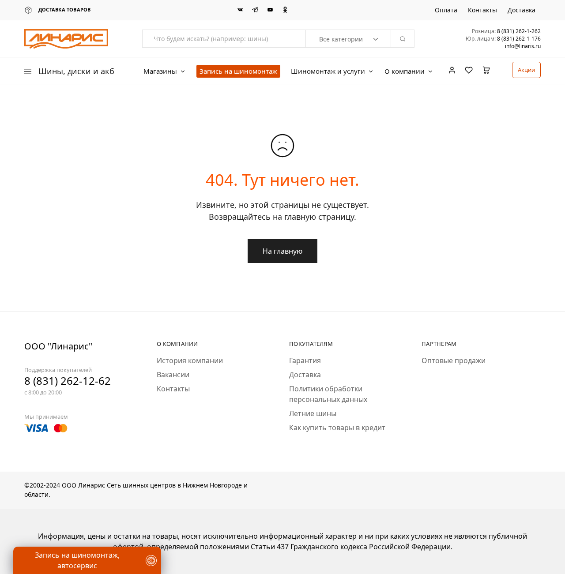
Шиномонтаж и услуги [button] (328, 71)
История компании (190, 360)
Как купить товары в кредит (337, 427)
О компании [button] (404, 71)
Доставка (521, 10)
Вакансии (173, 374)
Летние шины (312, 413)
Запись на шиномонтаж (238, 71)
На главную (282, 251)
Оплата (446, 10)
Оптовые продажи (454, 360)
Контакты (482, 10)
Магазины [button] (160, 71)
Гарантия (305, 360)
